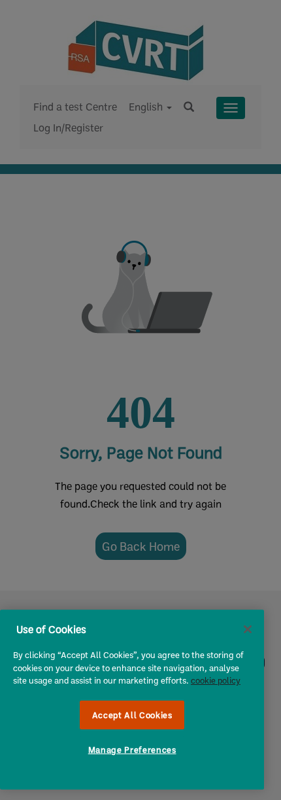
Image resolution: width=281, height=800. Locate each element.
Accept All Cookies (132, 715)
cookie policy (215, 680)
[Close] (247, 629)
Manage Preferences (132, 749)
